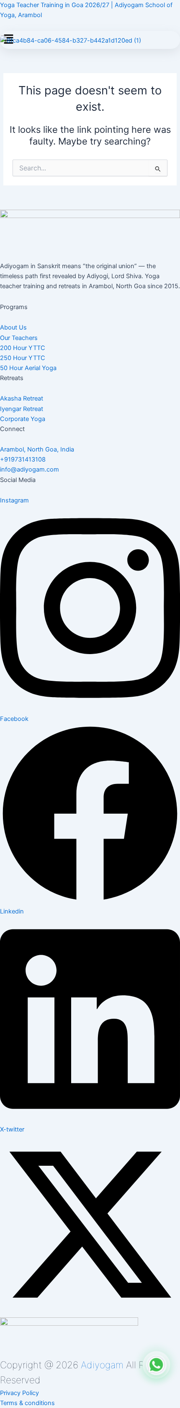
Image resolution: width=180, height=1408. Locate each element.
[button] (37, 449)
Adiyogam (102, 1365)
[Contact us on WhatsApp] (156, 1366)
